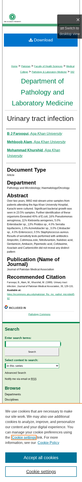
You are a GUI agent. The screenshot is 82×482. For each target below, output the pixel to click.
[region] (41, 442)
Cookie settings (24, 437)
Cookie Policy (48, 443)
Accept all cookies (41, 457)
